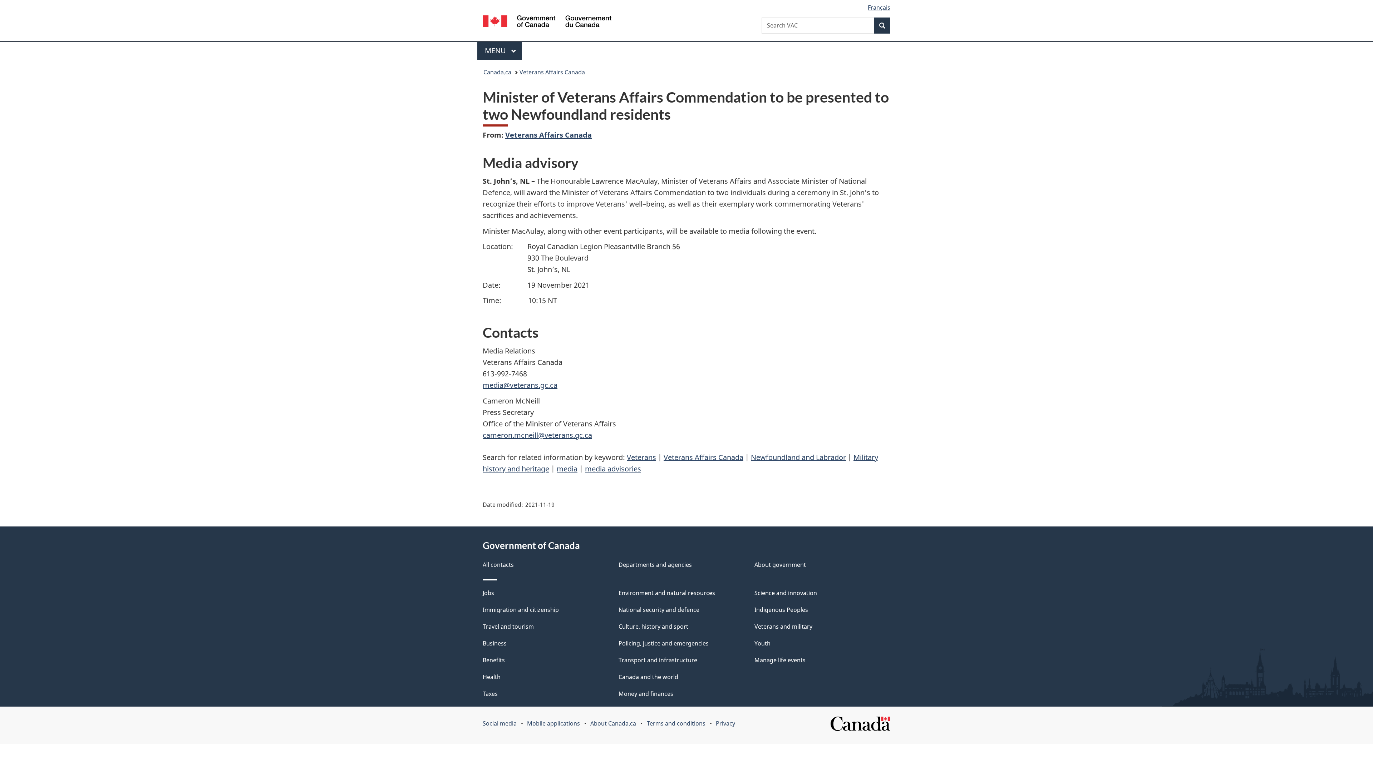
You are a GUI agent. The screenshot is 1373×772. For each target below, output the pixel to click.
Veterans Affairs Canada (552, 72)
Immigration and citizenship (521, 610)
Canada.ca (497, 72)
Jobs (488, 593)
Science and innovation (785, 593)
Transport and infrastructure (658, 660)
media (567, 469)
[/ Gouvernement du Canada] (547, 22)
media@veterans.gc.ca (520, 385)
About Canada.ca (613, 723)
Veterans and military (783, 626)
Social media (500, 723)
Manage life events (780, 660)
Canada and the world (648, 677)
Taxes (490, 694)
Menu (496, 50)
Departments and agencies (655, 565)
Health (492, 677)
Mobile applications (553, 723)
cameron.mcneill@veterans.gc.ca (537, 435)
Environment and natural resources (667, 593)
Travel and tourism (508, 626)
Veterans (641, 457)
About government (780, 565)
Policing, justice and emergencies (664, 643)
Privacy (725, 723)
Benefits (494, 660)
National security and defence (659, 610)
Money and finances (646, 694)
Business (495, 643)
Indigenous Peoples (781, 610)
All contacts (498, 565)
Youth (762, 643)
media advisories (613, 469)
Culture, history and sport (653, 626)
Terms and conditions (676, 723)
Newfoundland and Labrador (798, 457)
